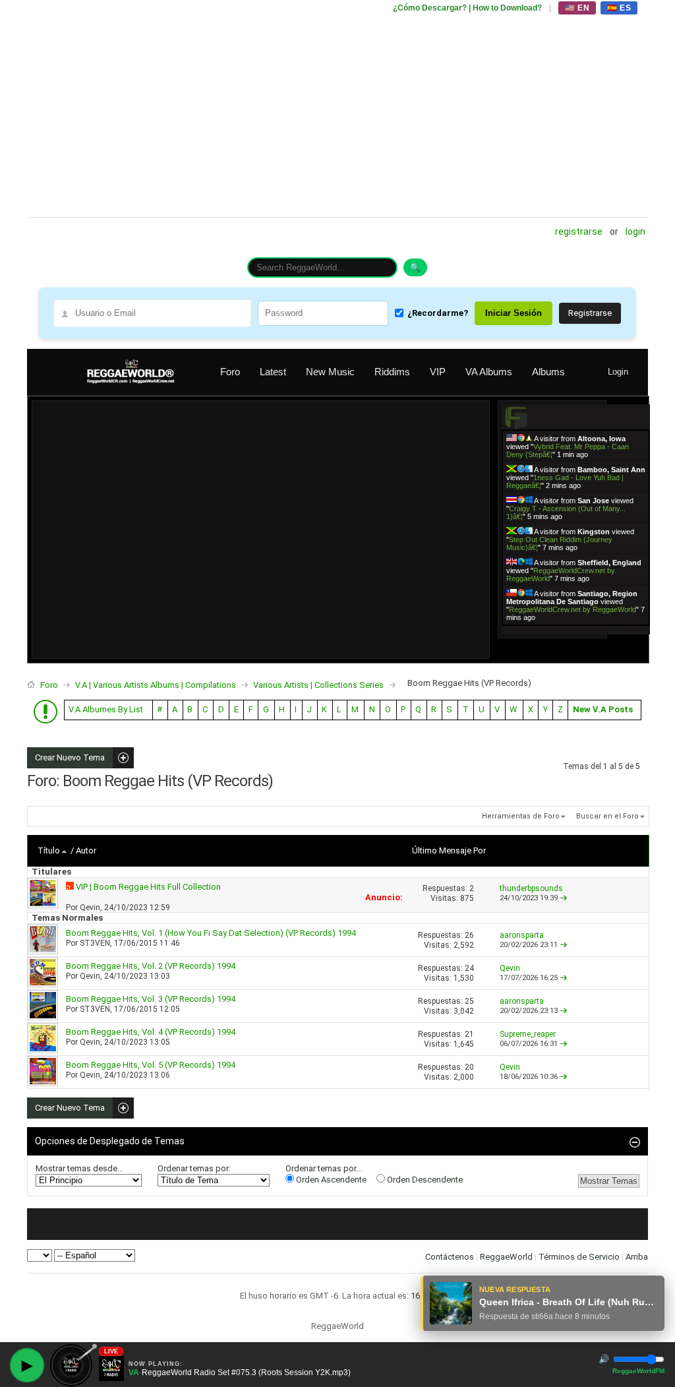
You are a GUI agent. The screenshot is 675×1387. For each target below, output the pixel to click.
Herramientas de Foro (521, 816)
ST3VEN (95, 943)
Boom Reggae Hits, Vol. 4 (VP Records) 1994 (150, 1032)
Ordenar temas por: (194, 1168)
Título (49, 850)
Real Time (572, 629)
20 (469, 1067)
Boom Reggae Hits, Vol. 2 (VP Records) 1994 (150, 966)
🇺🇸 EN (577, 8)
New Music (330, 371)
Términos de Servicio (579, 1257)
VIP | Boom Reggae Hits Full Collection (148, 887)
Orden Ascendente (330, 1180)
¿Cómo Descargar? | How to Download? (467, 8)
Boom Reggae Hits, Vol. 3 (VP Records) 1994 (150, 999)
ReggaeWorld (506, 1257)
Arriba (637, 1257)
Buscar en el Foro (607, 816)
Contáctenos (449, 1257)
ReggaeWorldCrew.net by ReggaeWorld (572, 609)
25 (469, 1001)
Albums (548, 371)
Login (635, 231)
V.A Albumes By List (106, 709)
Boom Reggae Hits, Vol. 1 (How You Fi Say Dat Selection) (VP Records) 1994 (211, 933)
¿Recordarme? (437, 313)
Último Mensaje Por (449, 850)
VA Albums (488, 371)
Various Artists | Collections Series (318, 685)
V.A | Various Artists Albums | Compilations (155, 685)
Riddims (392, 371)
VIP (438, 371)
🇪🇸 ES (619, 8)
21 (469, 1034)
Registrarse (578, 231)
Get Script (535, 629)
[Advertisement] (337, 108)
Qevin (90, 907)
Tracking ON (612, 629)
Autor (86, 850)
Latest (273, 371)
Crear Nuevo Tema (66, 758)
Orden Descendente (424, 1180)
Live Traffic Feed (576, 416)
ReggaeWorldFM (638, 1370)
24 (469, 968)
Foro (230, 371)
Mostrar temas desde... (79, 1168)
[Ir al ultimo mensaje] (564, 898)
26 (469, 935)
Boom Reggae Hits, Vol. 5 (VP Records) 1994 (150, 1065)
